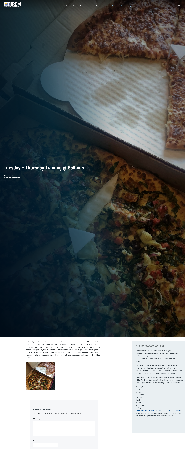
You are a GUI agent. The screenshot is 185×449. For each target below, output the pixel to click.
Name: (35, 441)
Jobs (135, 6)
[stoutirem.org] (12, 5)
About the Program (79, 6)
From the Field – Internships (122, 6)
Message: (37, 419)
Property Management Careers (99, 6)
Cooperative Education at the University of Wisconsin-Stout (158, 410)
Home (68, 6)
